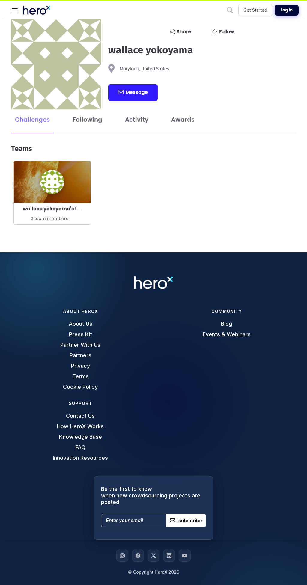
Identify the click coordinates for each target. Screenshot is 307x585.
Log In (287, 10)
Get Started (255, 10)
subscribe (190, 521)
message (137, 92)
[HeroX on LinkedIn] (169, 556)
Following (87, 120)
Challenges (32, 120)
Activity (136, 120)
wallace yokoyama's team (55, 208)
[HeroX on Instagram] (122, 556)
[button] (15, 10)
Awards (183, 120)
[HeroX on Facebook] (138, 556)
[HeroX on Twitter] (153, 556)
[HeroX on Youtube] (185, 556)
